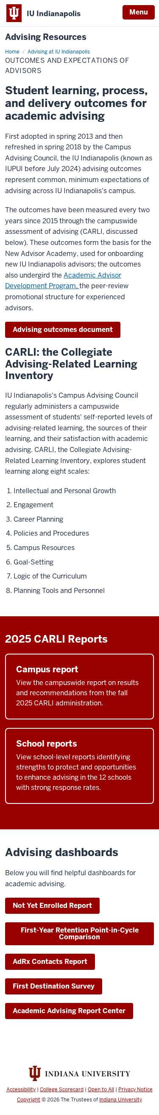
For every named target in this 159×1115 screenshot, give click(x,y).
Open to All (101, 1089)
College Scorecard (62, 1089)
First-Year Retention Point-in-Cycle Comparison (80, 933)
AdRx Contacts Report (50, 961)
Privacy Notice (135, 1089)
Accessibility (21, 1089)
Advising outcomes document (63, 329)
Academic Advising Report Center (69, 1010)
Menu (138, 12)
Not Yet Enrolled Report (52, 905)
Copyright (28, 1099)
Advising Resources (45, 37)
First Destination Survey (54, 986)
